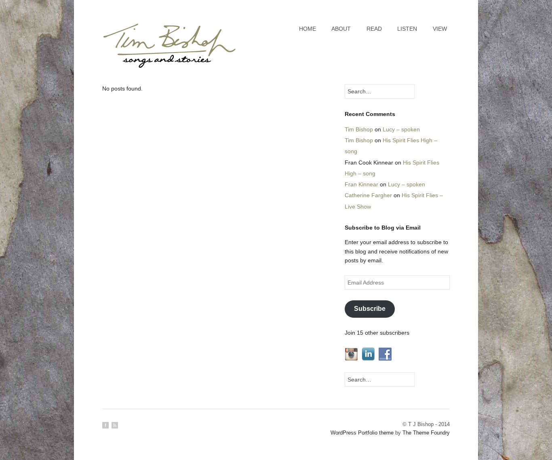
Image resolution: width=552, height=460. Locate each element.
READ (374, 28)
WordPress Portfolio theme (362, 433)
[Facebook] (105, 425)
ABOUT (341, 28)
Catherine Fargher (368, 195)
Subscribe (370, 308)
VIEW (440, 28)
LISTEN (407, 28)
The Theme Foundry (426, 433)
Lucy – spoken (401, 129)
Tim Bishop (359, 129)
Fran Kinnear (361, 184)
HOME (307, 28)
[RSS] (115, 425)
